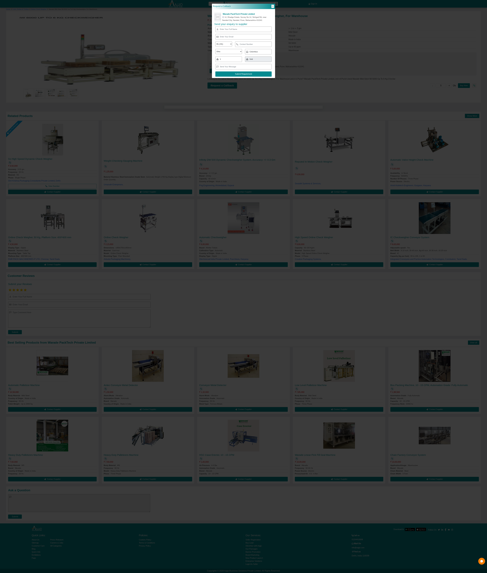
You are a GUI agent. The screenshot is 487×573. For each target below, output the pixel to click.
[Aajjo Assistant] (481, 561)
